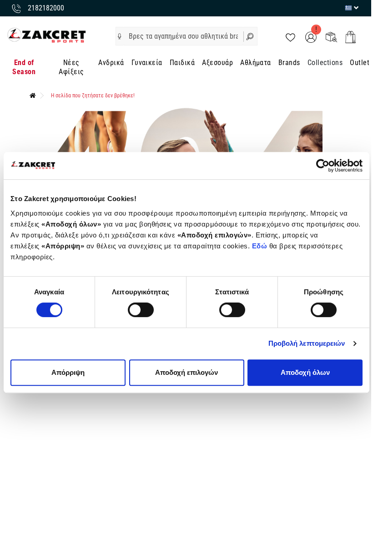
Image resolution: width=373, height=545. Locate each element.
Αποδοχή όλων (305, 372)
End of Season (23, 67)
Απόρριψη (68, 372)
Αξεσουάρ (217, 62)
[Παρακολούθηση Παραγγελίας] (331, 36)
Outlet (359, 62)
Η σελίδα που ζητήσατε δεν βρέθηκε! (93, 95)
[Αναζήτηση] (250, 36)
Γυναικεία (146, 62)
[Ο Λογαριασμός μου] (311, 36)
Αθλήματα (255, 62)
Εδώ (260, 246)
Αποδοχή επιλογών (186, 372)
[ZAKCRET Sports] (46, 34)
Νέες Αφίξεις (71, 67)
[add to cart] (350, 37)
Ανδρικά (111, 62)
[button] (119, 36)
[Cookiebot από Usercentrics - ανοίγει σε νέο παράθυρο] (323, 165)
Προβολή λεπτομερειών (306, 343)
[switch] (141, 310)
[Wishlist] (290, 36)
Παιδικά (182, 62)
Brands (289, 62)
